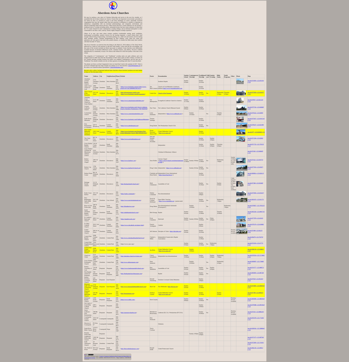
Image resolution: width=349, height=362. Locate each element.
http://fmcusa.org (172, 286)
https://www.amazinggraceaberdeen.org (132, 100)
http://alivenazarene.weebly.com (130, 92)
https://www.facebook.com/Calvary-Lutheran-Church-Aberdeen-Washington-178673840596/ (133, 108)
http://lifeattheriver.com (127, 206)
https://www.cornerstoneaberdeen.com (132, 113)
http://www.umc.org (164, 133)
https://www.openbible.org (166, 201)
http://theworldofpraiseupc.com (130, 348)
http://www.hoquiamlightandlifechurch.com (133, 286)
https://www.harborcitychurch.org (130, 168)
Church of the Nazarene (165, 93)
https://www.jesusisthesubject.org (172, 88)
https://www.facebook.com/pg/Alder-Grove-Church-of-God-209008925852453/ (133, 87)
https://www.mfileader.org (174, 113)
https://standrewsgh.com (128, 219)
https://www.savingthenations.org (130, 139)
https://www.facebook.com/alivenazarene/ (133, 94)
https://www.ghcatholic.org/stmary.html (132, 225)
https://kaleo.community (128, 194)
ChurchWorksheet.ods (116, 67)
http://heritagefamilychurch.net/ (130, 184)
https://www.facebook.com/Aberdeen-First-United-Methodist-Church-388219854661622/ (133, 132)
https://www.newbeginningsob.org (131, 200)
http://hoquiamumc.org (127, 293)
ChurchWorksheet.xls (134, 65)
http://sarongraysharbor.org (128, 312)
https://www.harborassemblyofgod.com (132, 268)
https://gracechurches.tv (165, 175)
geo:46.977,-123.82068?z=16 (256, 132)
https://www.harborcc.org (128, 160)
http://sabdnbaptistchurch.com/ (129, 212)
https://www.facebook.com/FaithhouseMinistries (135, 119)
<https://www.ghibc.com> (127, 299)
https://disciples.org (175, 231)
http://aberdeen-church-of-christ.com (131, 256)
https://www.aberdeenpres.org (129, 125)
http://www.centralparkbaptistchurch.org (132, 238)
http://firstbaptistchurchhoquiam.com (131, 273)
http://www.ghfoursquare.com (129, 262)
